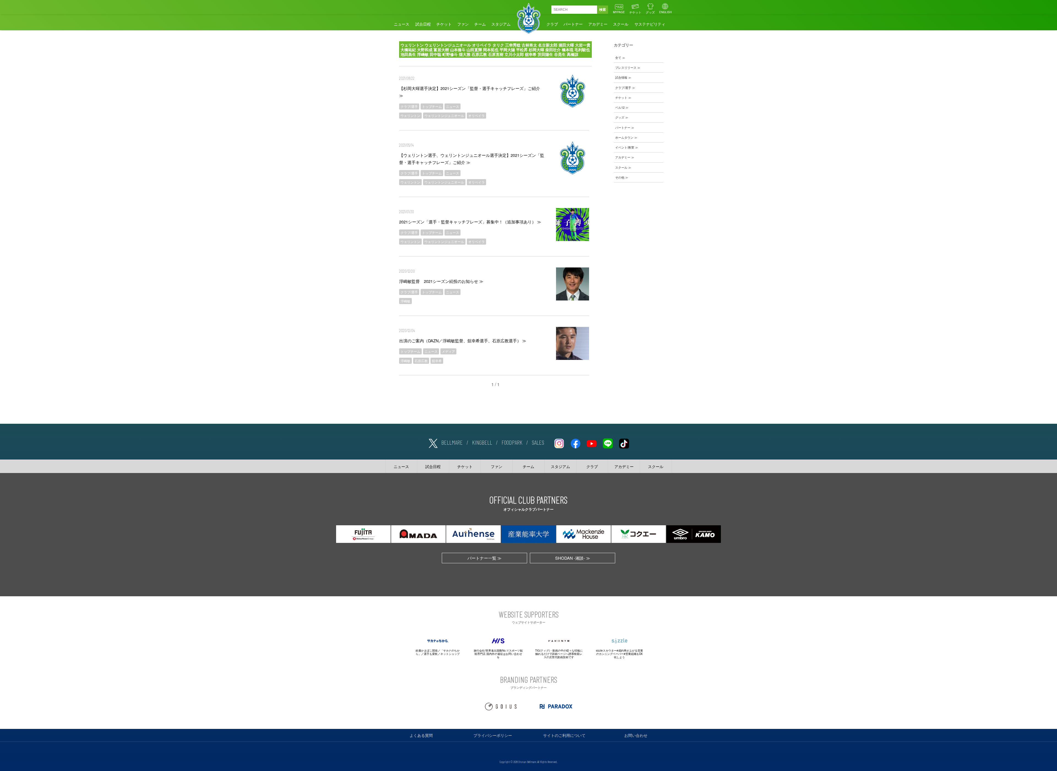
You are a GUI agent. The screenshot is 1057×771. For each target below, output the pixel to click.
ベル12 (620, 107)
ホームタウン (624, 137)
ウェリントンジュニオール (444, 115)
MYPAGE (619, 12)
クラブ (552, 24)
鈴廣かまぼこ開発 (427, 650)
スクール (620, 24)
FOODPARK (512, 442)
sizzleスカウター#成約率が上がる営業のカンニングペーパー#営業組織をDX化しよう (619, 654)
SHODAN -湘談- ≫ (572, 558)
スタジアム (501, 24)
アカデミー (597, 24)
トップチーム (432, 106)
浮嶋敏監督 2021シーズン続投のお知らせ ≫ (441, 281)
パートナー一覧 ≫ (484, 558)
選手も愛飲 (431, 654)
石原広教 (421, 360)
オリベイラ (476, 115)
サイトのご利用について (564, 735)
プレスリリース (625, 67)
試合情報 (621, 77)
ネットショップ (450, 654)
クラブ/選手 (409, 106)
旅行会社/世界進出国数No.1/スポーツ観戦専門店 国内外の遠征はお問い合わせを (498, 654)
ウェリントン (410, 115)
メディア (448, 351)
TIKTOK (624, 442)
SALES (538, 442)
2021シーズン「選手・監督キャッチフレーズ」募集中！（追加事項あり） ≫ (470, 222)
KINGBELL (482, 442)
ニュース (401, 24)
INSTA (559, 442)
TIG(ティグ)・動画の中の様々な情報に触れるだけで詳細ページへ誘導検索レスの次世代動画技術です (559, 654)
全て (618, 57)
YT (591, 442)
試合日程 (423, 24)
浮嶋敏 (405, 301)
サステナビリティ (649, 24)
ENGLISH (665, 12)
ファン (463, 24)
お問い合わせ (635, 735)
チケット (635, 12)
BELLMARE (452, 442)
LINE (608, 442)
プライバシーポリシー (492, 735)
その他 (619, 177)
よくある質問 (421, 735)
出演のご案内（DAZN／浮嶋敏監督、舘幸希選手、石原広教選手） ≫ (462, 340)
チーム (480, 24)
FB (575, 442)
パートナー (573, 24)
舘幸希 (437, 360)
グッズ (650, 12)
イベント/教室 (624, 147)
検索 (602, 10)
